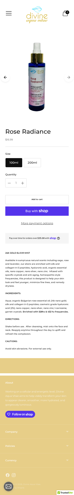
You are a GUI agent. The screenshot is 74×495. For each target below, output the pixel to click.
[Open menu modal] (8, 13)
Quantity (10, 174)
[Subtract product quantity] (9, 183)
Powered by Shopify (14, 487)
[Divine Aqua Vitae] (37, 13)
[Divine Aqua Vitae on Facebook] (7, 476)
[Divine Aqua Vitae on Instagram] (13, 476)
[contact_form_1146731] (8, 486)
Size (7, 153)
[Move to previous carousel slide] (5, 77)
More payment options (37, 223)
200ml (32, 162)
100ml (13, 162)
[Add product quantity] (22, 183)
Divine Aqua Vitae (31, 484)
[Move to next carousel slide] (68, 77)
